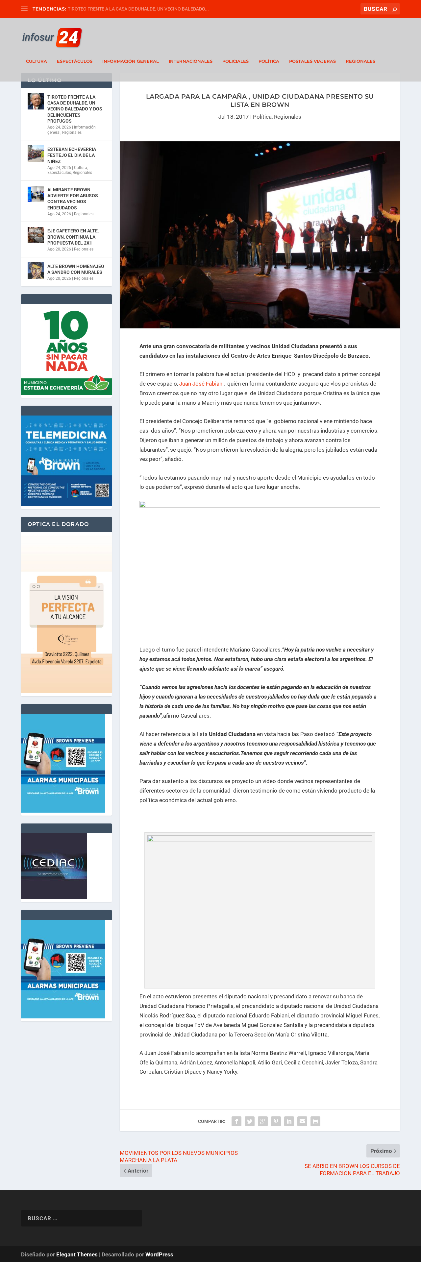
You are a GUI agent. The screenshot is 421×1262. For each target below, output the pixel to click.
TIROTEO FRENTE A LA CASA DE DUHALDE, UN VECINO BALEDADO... (138, 9)
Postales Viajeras (312, 61)
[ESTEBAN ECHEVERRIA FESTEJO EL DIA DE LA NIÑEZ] (36, 153)
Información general (130, 61)
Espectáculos (74, 61)
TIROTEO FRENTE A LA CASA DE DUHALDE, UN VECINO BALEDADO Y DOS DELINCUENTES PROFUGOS (74, 109)
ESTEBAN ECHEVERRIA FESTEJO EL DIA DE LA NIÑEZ (71, 155)
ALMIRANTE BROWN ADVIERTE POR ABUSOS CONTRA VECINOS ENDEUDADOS (72, 198)
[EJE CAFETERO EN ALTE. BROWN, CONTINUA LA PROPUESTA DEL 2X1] (36, 235)
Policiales (235, 61)
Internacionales (190, 61)
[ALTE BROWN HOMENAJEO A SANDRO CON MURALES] (36, 270)
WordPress (159, 1254)
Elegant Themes (77, 1254)
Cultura (36, 61)
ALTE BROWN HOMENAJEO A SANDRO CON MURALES (75, 269)
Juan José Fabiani (201, 383)
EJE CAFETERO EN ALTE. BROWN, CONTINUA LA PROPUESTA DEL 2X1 (73, 236)
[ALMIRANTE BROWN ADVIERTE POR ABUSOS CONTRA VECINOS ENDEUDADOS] (36, 194)
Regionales (360, 61)
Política (269, 61)
